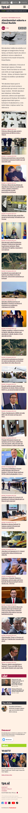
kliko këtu (20, 734)
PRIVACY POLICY (7, 789)
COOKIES (4, 791)
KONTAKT (5, 787)
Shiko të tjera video (7, 775)
